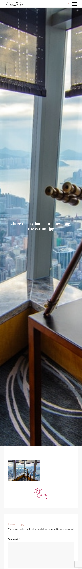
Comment (14, 538)
